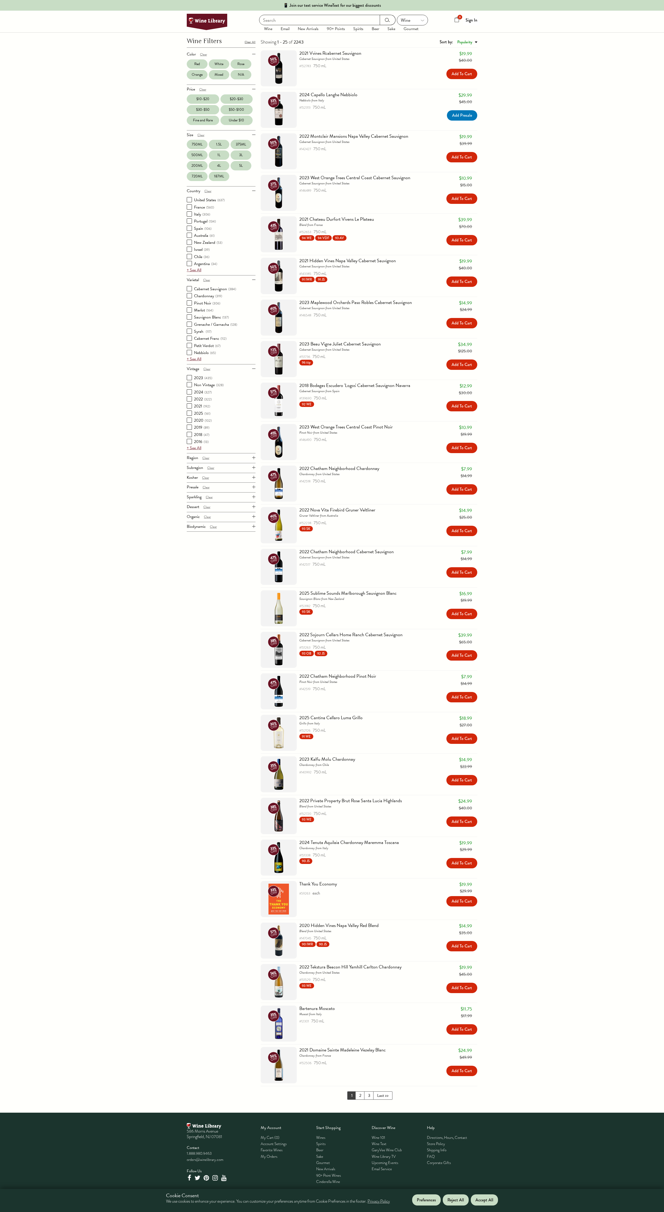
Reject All (455, 1200)
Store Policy (436, 1143)
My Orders (269, 1156)
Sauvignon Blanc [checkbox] (211, 317)
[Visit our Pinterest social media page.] (207, 1178)
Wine (268, 29)
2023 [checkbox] (203, 378)
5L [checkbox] (241, 165)
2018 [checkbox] (201, 435)
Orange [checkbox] (197, 74)
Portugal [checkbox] (205, 221)
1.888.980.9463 (199, 1153)
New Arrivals (308, 29)
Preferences (426, 1200)
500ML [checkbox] (197, 155)
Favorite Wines (271, 1150)
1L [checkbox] (218, 155)
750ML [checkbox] (197, 144)
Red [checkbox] (197, 64)
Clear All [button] (250, 42)
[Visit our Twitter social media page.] (198, 1178)
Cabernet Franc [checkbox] (210, 338)
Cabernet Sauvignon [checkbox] (215, 289)
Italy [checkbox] (202, 214)
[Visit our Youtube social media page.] (225, 1178)
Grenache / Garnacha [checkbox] (215, 324)
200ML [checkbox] (197, 165)
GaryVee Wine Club (387, 1150)
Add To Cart (462, 74)
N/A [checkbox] (241, 74)
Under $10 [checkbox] (236, 120)
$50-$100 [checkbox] (236, 109)
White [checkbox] (219, 64)
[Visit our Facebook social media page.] (190, 1178)
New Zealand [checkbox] (208, 242)
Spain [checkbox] (202, 228)
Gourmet (411, 29)
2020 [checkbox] (203, 420)
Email (285, 29)
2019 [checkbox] (201, 427)
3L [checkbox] (241, 155)
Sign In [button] (471, 20)
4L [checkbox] (219, 165)
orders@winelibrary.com (205, 1159)
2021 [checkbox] (202, 406)
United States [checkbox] (209, 200)
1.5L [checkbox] (219, 144)
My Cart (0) (270, 1137)
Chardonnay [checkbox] (208, 296)
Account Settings (274, 1143)
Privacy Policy (379, 1201)
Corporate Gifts (439, 1162)
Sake (391, 29)
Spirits (358, 29)
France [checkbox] (204, 207)
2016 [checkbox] (201, 442)
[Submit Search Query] (388, 20)
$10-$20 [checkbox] (202, 99)
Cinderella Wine (328, 1181)
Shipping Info (436, 1150)
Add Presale (462, 115)
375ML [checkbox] (241, 144)
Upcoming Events (385, 1162)
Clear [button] (203, 54)
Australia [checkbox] (204, 235)
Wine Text (379, 1143)
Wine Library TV (384, 1156)
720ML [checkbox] (197, 176)
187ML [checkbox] (219, 176)
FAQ (431, 1156)
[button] (323, 237)
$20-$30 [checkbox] (236, 99)
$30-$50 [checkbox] (203, 109)
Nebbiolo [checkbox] (205, 353)
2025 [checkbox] (202, 413)
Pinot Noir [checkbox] (207, 303)
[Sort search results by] (458, 41)
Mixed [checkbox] (219, 74)
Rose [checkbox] (240, 64)
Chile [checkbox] (201, 257)
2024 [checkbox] (203, 392)
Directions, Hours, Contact (447, 1137)
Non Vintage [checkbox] (209, 385)
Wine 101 (378, 1137)
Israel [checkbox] (202, 249)
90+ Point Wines (328, 1175)
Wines (320, 1137)
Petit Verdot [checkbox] (207, 346)
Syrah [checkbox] (202, 331)
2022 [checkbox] (203, 399)
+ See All (194, 270)
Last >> (383, 1095)
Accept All (484, 1200)
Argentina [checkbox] (205, 264)
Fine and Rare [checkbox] (203, 120)
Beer (375, 29)
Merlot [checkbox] (203, 310)
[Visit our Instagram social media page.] (216, 1178)
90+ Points (336, 29)
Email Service (382, 1169)
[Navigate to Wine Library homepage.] (207, 22)
